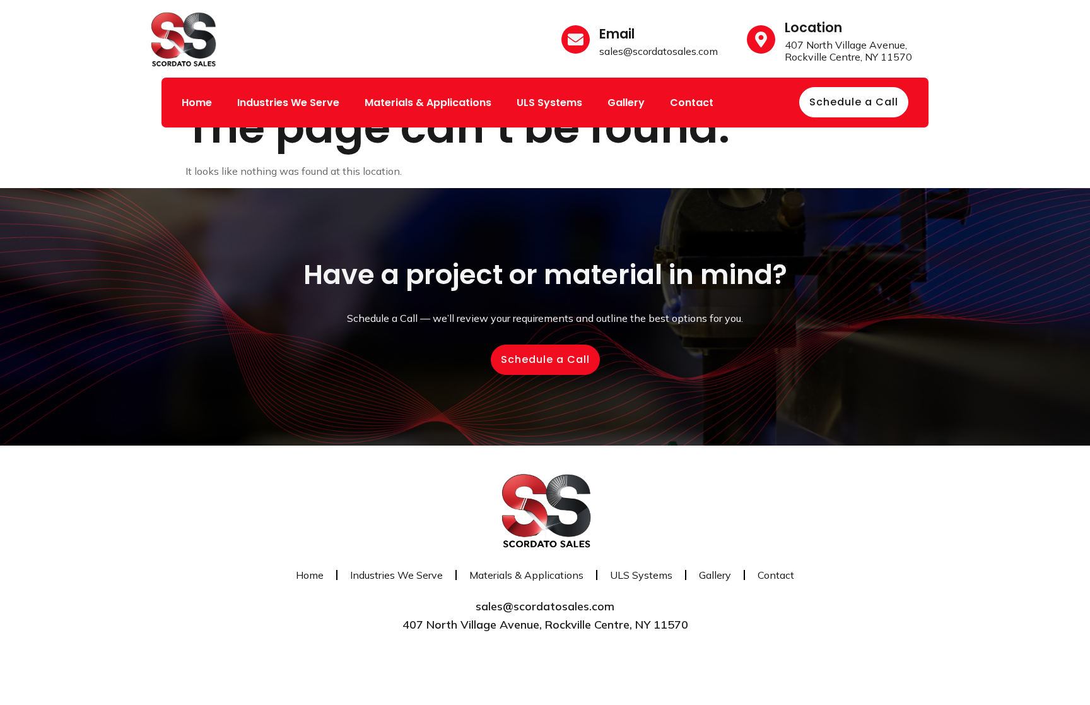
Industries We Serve (288, 102)
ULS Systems (549, 102)
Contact (691, 102)
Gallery (626, 102)
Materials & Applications (428, 102)
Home (197, 102)
